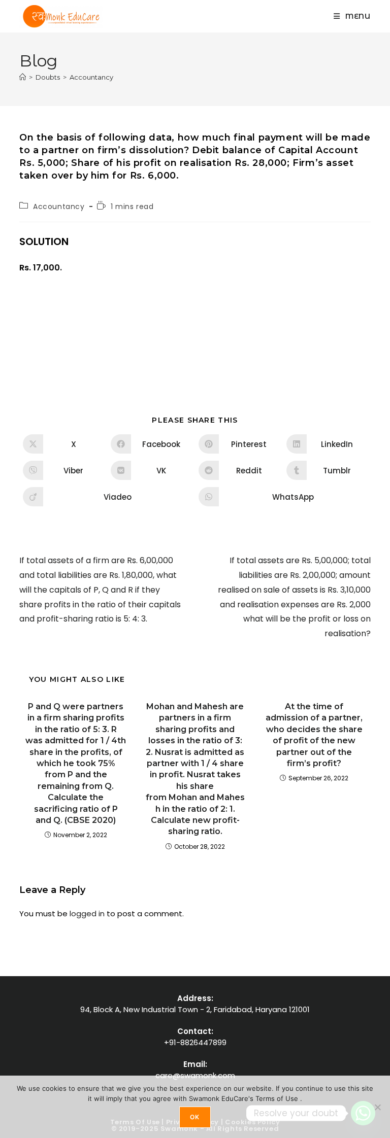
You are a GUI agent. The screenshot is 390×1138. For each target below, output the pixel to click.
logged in (87, 913)
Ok (195, 1117)
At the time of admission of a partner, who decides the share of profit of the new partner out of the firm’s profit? (314, 735)
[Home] (22, 77)
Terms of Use (277, 1098)
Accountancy (91, 77)
